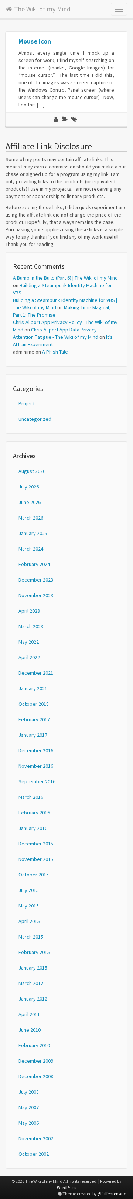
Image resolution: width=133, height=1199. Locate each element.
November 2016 (35, 766)
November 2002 (35, 1138)
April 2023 (29, 610)
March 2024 (30, 548)
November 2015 (35, 859)
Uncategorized (34, 419)
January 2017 (32, 735)
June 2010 (29, 1029)
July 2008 (28, 1092)
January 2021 (32, 688)
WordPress (66, 1187)
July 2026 (28, 486)
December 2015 (35, 843)
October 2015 (33, 874)
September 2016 (36, 781)
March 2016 (30, 797)
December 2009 (35, 1060)
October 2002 (33, 1154)
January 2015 (32, 967)
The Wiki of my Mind (42, 8)
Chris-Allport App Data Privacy (64, 329)
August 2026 (31, 471)
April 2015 (29, 921)
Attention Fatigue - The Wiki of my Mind (55, 337)
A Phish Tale (55, 351)
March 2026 (30, 517)
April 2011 (29, 1014)
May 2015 (28, 905)
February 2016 (34, 812)
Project (26, 403)
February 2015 (34, 952)
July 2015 (28, 890)
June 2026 (29, 502)
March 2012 (30, 983)
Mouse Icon (34, 41)
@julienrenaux (112, 1193)
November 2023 (35, 595)
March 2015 (30, 936)
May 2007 (28, 1107)
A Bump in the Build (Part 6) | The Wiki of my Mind (65, 278)
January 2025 (32, 533)
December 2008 (35, 1076)
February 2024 (34, 564)
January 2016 (32, 828)
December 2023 (35, 579)
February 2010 (34, 1045)
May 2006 (28, 1123)
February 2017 (34, 719)
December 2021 (35, 673)
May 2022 (28, 641)
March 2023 (30, 626)
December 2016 (35, 750)
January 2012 (32, 998)
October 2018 (33, 704)
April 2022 (29, 657)
